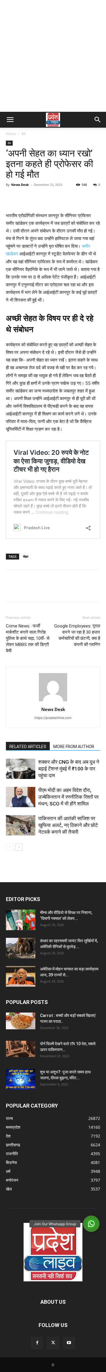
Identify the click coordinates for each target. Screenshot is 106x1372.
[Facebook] (12, 198)
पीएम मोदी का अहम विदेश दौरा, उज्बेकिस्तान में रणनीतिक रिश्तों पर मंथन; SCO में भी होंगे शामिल (68, 797)
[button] (10, 120)
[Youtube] (69, 1343)
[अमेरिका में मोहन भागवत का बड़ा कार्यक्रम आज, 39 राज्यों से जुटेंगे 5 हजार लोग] (20, 976)
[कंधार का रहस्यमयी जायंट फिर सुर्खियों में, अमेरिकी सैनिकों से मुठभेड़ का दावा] (20, 948)
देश (23, 133)
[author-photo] (53, 701)
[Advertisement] (53, 56)
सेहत (25, 556)
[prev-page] (9, 847)
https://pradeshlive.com (53, 718)
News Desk (20, 184)
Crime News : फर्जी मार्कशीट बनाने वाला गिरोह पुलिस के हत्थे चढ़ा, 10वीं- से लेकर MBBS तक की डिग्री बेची (27, 638)
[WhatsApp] (52, 198)
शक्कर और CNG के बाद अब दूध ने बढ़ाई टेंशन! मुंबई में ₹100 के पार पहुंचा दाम (68, 768)
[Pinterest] (39, 198)
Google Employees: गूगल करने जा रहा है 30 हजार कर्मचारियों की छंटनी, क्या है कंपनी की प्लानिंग (77, 635)
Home (11, 133)
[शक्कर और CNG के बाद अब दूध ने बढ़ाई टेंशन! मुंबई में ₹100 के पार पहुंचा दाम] (20, 769)
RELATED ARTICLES (27, 746)
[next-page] (19, 847)
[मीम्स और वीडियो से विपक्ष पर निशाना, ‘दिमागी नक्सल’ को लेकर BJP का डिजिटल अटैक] (20, 920)
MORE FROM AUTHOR (73, 746)
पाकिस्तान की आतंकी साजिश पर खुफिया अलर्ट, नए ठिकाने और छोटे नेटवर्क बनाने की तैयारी (68, 825)
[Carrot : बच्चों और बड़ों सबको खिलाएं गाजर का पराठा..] (20, 1021)
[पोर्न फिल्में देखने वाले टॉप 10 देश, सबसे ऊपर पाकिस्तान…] (20, 1049)
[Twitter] (25, 198)
